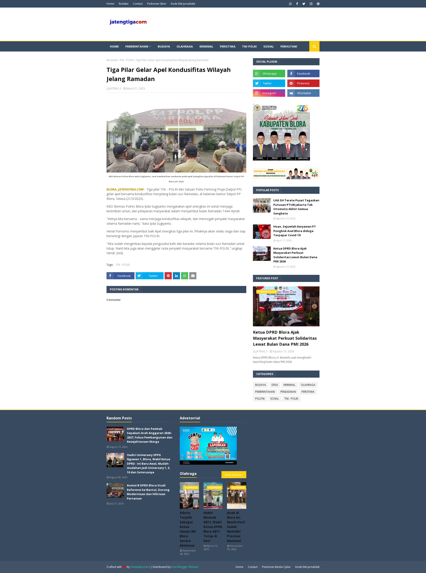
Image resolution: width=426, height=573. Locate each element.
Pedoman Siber (156, 4)
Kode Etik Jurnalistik (183, 4)
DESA (275, 385)
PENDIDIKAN (288, 392)
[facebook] (297, 4)
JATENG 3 (115, 88)
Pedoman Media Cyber (276, 567)
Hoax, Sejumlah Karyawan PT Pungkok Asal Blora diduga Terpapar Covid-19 (294, 230)
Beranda (111, 60)
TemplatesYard (140, 567)
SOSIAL (274, 399)
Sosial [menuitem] (268, 46)
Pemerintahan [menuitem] (136, 46)
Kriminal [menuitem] (206, 46)
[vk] (303, 93)
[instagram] (311, 4)
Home (110, 4)
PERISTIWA (308, 392)
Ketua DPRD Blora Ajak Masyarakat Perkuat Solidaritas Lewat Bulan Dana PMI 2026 (295, 255)
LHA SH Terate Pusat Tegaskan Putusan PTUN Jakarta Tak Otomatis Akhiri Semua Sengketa (296, 206)
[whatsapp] (290, 4)
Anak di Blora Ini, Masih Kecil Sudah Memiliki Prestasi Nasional (236, 527)
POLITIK (260, 399)
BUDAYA (260, 385)
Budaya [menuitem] (164, 46)
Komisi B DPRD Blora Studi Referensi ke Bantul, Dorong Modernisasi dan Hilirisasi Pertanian (148, 491)
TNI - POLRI (126, 60)
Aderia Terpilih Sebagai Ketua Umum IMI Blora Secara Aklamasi (188, 529)
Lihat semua (233, 475)
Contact (138, 4)
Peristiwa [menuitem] (227, 46)
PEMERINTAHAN (265, 392)
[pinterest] (318, 4)
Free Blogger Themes (184, 567)
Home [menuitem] (114, 46)
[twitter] (303, 4)
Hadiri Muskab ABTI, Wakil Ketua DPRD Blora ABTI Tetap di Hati (212, 527)
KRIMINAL (289, 385)
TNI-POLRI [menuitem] (249, 46)
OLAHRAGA (308, 385)
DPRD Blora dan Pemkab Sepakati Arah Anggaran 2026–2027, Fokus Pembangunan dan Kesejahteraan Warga (149, 435)
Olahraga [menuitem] (185, 46)
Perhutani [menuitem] (288, 46)
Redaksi (123, 4)
